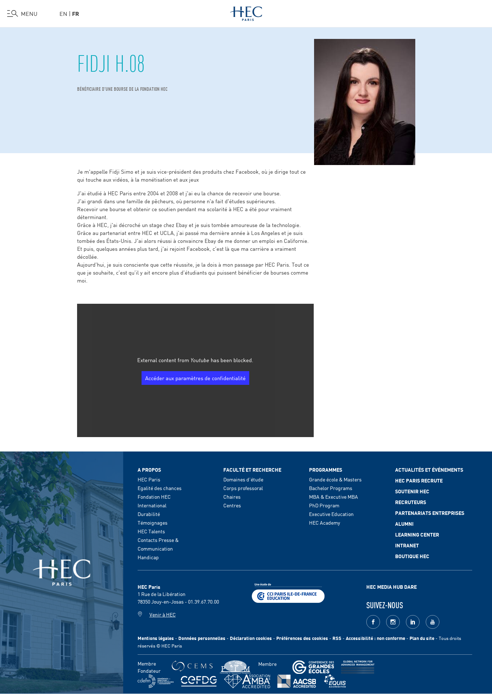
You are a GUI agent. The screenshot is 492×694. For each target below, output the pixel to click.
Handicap (148, 557)
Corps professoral (243, 487)
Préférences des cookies (302, 638)
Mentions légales (156, 638)
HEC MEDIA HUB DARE (391, 586)
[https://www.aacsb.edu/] (296, 681)
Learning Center (417, 534)
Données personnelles (201, 638)
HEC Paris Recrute (419, 480)
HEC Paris (149, 479)
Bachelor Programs (330, 487)
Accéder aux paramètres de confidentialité (195, 378)
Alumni (404, 523)
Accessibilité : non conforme (375, 638)
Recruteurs (410, 502)
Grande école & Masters (335, 479)
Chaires (232, 496)
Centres (232, 505)
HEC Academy (324, 522)
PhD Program (324, 505)
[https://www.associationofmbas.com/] (247, 681)
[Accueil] (246, 12)
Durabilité (149, 513)
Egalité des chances (160, 487)
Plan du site (422, 638)
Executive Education (331, 513)
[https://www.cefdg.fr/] (199, 681)
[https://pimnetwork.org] (235, 667)
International (152, 505)
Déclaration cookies (251, 638)
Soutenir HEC (412, 491)
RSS (336, 638)
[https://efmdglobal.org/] (335, 681)
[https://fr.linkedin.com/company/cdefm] (156, 681)
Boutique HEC (412, 556)
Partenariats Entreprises (429, 512)
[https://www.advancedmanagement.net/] (358, 667)
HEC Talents (151, 531)
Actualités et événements (429, 469)
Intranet (407, 545)
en (63, 13)
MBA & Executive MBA (333, 496)
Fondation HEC (154, 496)
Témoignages (152, 522)
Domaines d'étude (243, 479)
